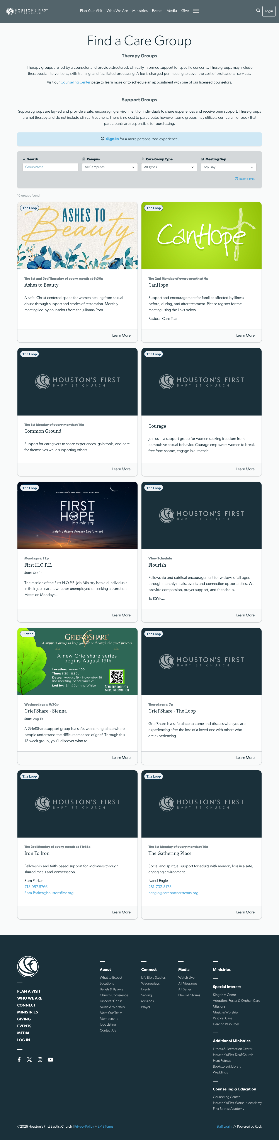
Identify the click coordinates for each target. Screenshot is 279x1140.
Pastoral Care (222, 1018)
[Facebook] (19, 1059)
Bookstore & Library (227, 1066)
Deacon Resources (226, 1024)
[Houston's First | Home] (28, 966)
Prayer (145, 1007)
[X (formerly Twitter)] (29, 1059)
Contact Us (108, 1030)
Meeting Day (215, 159)
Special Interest (227, 987)
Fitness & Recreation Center (232, 1049)
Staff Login (223, 1126)
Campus (93, 159)
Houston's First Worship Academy (237, 1103)
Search (32, 159)
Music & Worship (112, 1007)
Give (185, 11)
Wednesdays (150, 983)
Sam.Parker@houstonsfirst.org (48, 893)
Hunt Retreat (222, 1061)
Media (172, 11)
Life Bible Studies (153, 978)
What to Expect (111, 978)
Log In (23, 1040)
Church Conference (114, 995)
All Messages (187, 983)
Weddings (220, 1072)
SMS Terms (105, 1126)
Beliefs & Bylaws (111, 989)
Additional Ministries (231, 1041)
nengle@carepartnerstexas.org (173, 893)
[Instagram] (40, 1059)
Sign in (112, 139)
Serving (146, 995)
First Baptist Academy (228, 1109)
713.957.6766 (36, 887)
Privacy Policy (84, 1126)
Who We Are (117, 11)
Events (157, 11)
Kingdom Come (224, 995)
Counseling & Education (234, 1090)
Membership (109, 1019)
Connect (26, 1006)
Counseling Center (75, 83)
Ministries (140, 11)
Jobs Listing (108, 1025)
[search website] (258, 11)
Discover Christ (111, 1001)
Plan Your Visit (91, 11)
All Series (184, 989)
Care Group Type (159, 159)
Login (269, 11)
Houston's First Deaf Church (233, 1055)
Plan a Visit (28, 992)
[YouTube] (50, 1059)
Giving (24, 1019)
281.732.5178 (160, 887)
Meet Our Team (111, 1013)
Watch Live (186, 978)
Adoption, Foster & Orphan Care (236, 1001)
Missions (147, 1001)
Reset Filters (247, 179)
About (105, 970)
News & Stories (189, 995)
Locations (107, 983)
